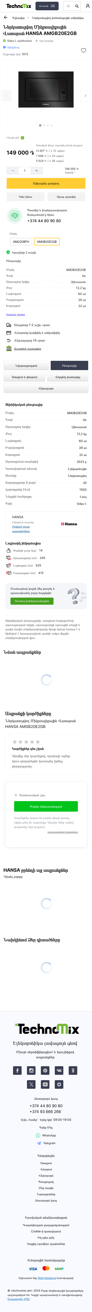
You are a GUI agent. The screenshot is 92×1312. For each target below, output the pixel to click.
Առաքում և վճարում (24, 377)
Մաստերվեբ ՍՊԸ (18, 1299)
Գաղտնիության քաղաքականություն (46, 1225)
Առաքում (46, 1163)
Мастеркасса (47, 1278)
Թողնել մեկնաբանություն (46, 806)
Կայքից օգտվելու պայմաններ (46, 1243)
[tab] (40, 125)
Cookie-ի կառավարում (46, 1231)
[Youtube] (45, 1084)
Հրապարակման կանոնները (62, 832)
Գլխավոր (18, 18)
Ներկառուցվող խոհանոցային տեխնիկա (58, 18)
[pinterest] (45, 1070)
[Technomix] (18, 6)
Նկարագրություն (26, 365)
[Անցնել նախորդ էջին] (5, 17)
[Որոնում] (77, 6)
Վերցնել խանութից (67, 377)
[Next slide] (85, 95)
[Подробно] (22, 138)
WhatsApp (49, 1135)
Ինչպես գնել (46, 1237)
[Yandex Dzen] (59, 1084)
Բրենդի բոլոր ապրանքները (21, 529)
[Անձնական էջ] (88, 5)
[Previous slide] (6, 95)
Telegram (49, 1143)
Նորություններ (46, 1194)
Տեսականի (43, 6)
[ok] (73, 1070)
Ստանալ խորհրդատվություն (32, 601)
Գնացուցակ (46, 1181)
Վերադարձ (46, 388)
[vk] (17, 1070)
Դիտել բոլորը (12, 877)
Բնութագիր (69, 365)
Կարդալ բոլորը (15, 314)
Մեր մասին (46, 1188)
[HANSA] (63, 523)
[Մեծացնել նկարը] (46, 89)
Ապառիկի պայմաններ (27, 348)
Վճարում (46, 1169)
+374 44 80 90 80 (44, 221)
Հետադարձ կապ (46, 1200)
